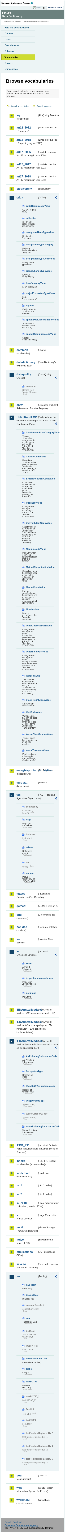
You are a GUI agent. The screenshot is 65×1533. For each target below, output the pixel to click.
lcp (18, 1215)
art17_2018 (23, 176)
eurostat (21, 782)
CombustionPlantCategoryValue (31, 432)
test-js (29, 1369)
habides (21, 927)
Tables (8, 39)
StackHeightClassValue (31, 700)
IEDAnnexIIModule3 (26, 1021)
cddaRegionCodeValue (31, 206)
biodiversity (24, 188)
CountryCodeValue (31, 456)
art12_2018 (23, 139)
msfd (19, 1227)
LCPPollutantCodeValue (31, 523)
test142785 (31, 1381)
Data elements (12, 45)
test (18, 1276)
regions (30, 305)
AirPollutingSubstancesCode (31, 1056)
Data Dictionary (29, 22)
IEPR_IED (22, 1145)
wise (19, 1487)
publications (24, 1251)
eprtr (19, 404)
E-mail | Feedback (14, 1522)
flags (28, 819)
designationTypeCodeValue (31, 258)
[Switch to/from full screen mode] (44, 7)
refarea (29, 847)
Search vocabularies (20, 106)
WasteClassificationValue (31, 734)
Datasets (9, 33)
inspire (20, 1160)
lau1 (19, 1185)
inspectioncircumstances (31, 978)
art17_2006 (23, 152)
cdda (19, 197)
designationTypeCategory (31, 244)
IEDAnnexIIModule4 (26, 1041)
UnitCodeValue (31, 712)
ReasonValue (31, 675)
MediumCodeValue (31, 549)
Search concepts (44, 106)
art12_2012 (23, 127)
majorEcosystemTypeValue (31, 293)
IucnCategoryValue (31, 283)
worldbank (23, 1500)
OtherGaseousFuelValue (31, 625)
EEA (18, 3)
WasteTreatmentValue (31, 750)
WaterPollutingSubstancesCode (31, 1126)
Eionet (17, 22)
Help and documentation (17, 27)
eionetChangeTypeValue (31, 271)
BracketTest (31, 1295)
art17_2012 (23, 164)
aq (18, 115)
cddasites (31, 218)
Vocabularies (11, 57)
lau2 (19, 1194)
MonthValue (31, 609)
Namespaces (11, 69)
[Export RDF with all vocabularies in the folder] (56, 198)
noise (20, 1239)
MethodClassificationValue (31, 567)
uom (19, 1475)
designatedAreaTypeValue (31, 232)
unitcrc (29, 873)
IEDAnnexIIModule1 (26, 1009)
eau (28, 1318)
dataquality (23, 374)
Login (38, 8)
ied (18, 951)
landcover (23, 1173)
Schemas (9, 51)
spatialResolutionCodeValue (31, 334)
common (22, 350)
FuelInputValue (31, 503)
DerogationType (31, 1071)
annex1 (30, 963)
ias (18, 939)
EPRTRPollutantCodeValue (31, 478)
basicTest (31, 1285)
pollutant (31, 993)
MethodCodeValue (31, 587)
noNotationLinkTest (31, 1358)
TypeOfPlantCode (31, 1101)
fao (18, 794)
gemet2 (21, 906)
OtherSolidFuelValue (31, 651)
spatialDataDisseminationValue (31, 319)
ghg (19, 914)
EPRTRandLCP (26, 417)
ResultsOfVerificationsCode (31, 1086)
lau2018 (21, 1203)
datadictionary (25, 362)
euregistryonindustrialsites (26, 770)
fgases (20, 893)
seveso (21, 1264)
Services (9, 63)
